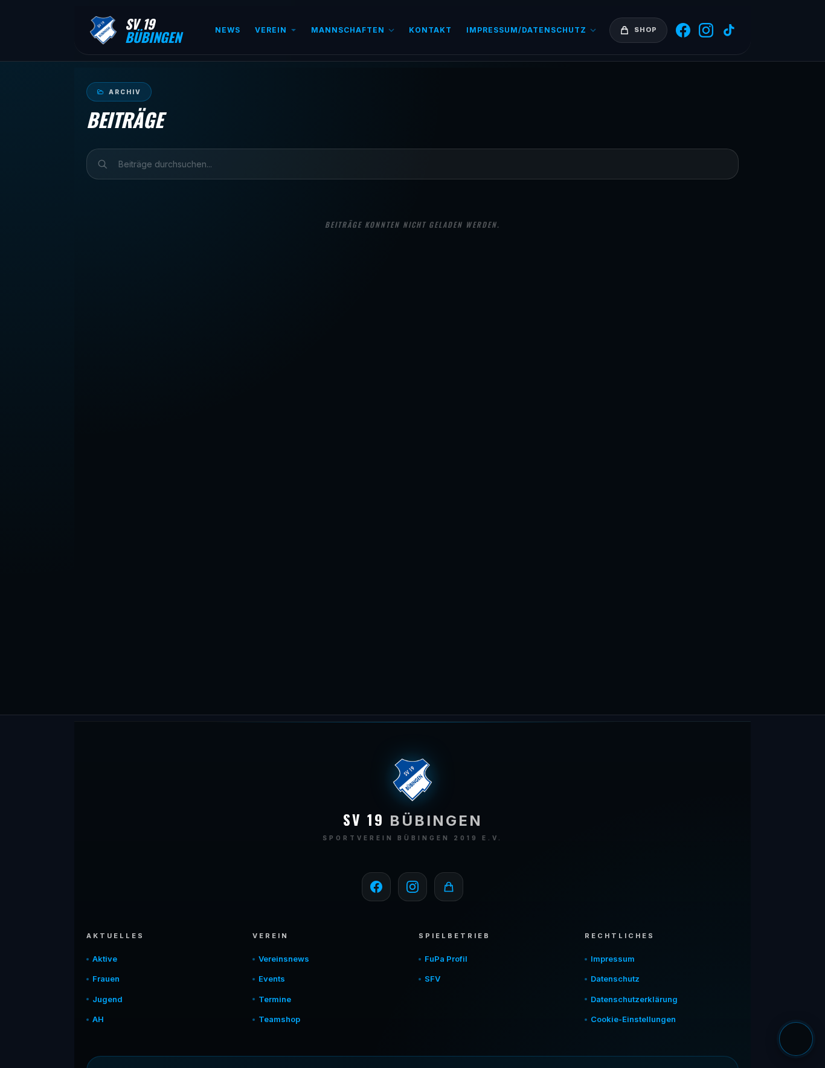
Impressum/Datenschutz (526, 29)
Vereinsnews (283, 958)
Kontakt (430, 29)
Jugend (107, 999)
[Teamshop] (448, 886)
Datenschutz (615, 978)
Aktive (104, 958)
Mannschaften (348, 29)
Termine (274, 999)
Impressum (613, 958)
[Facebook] (683, 30)
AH (98, 1019)
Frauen (106, 978)
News (227, 29)
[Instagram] (706, 30)
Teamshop (279, 1019)
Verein (271, 29)
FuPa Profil (446, 958)
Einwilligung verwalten (796, 1039)
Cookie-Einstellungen (633, 1019)
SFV (432, 978)
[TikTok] (729, 30)
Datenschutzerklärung (634, 999)
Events (271, 978)
